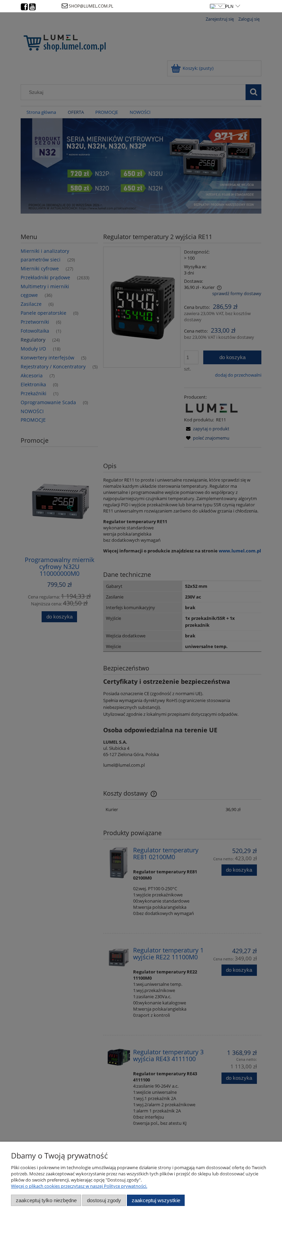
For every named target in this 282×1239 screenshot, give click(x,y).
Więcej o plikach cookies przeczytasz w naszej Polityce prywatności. (79, 1186)
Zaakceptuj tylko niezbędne (46, 1200)
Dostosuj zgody (104, 1200)
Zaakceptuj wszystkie (156, 1200)
